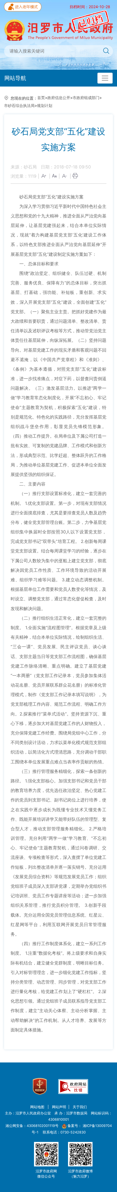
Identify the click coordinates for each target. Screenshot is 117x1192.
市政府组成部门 (86, 97)
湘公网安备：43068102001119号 (32, 1126)
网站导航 (15, 78)
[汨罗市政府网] (58, 29)
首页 (41, 97)
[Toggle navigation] (105, 78)
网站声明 (59, 1107)
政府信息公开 (58, 97)
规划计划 (44, 105)
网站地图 (37, 1107)
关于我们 (80, 1107)
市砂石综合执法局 (19, 105)
